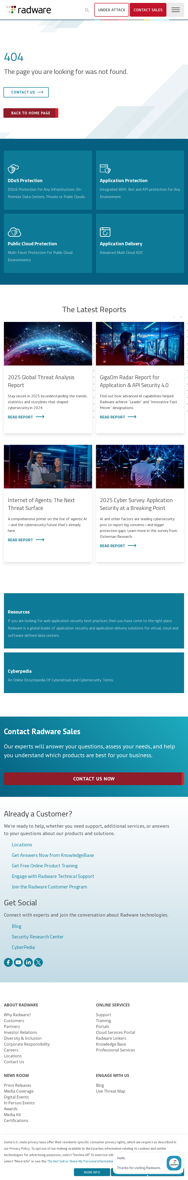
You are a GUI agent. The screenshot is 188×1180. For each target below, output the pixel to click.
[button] (87, 10)
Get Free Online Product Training (45, 866)
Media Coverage (19, 1091)
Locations (22, 845)
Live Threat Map (110, 1091)
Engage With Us (112, 1075)
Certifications (16, 1120)
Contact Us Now (94, 779)
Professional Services (115, 1050)
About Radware (21, 1005)
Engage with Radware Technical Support (53, 876)
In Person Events (19, 1103)
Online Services (113, 1005)
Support (103, 1014)
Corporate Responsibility (27, 1044)
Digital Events (16, 1097)
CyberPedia (23, 947)
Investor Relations (20, 1032)
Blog (16, 926)
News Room (16, 1075)
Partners (12, 1026)
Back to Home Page (30, 113)
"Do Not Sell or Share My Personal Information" (81, 1161)
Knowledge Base (111, 1044)
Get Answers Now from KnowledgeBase (53, 855)
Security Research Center (38, 937)
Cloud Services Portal (115, 1032)
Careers (11, 1050)
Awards (11, 1108)
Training (103, 1020)
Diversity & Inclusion (23, 1038)
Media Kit (12, 1114)
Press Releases (17, 1085)
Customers (14, 1020)
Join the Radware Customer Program (49, 887)
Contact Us (14, 1061)
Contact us (23, 92)
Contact (148, 10)
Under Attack (111, 10)
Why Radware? (17, 1014)
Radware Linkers (111, 1038)
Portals (102, 1026)
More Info (92, 1172)
